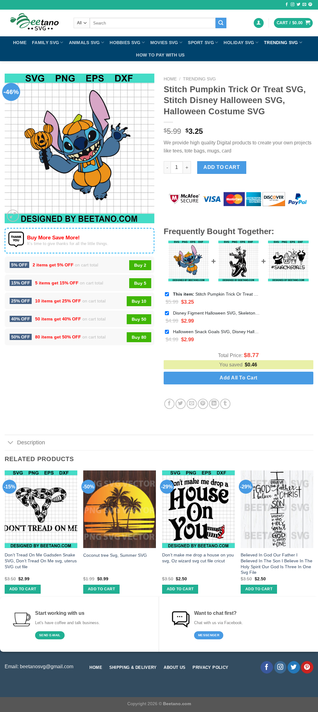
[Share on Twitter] (180, 404)
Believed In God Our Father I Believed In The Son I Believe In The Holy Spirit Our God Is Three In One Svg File (276, 563)
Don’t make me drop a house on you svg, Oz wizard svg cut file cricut (198, 557)
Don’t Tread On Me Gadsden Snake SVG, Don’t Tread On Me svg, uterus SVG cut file (41, 560)
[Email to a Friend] (192, 404)
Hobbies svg (125, 42)
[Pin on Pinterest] (203, 404)
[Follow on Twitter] (298, 4)
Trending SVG (281, 42)
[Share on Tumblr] (225, 404)
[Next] (313, 537)
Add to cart (221, 167)
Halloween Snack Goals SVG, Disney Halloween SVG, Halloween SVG (216, 331)
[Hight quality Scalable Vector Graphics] (34, 23)
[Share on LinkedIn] (214, 404)
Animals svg (84, 42)
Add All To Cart (238, 377)
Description (31, 442)
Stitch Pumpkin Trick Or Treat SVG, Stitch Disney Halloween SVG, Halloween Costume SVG (216, 294)
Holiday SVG (239, 42)
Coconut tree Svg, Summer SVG (115, 555)
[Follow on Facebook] (286, 4)
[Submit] (221, 23)
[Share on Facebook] (169, 404)
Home (19, 42)
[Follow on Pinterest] (310, 4)
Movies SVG (164, 42)
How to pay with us (160, 54)
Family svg (45, 42)
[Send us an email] (304, 4)
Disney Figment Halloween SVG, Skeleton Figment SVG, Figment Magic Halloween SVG (216, 313)
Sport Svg (201, 42)
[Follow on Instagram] (292, 4)
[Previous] (5, 537)
